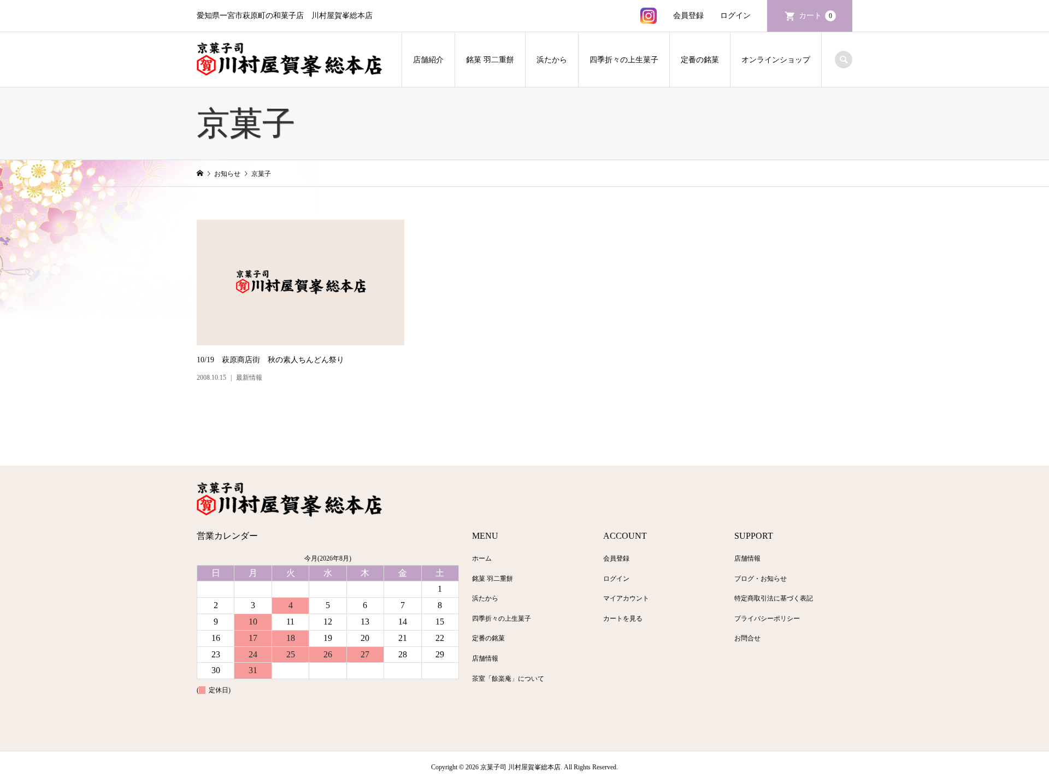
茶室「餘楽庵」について (508, 678)
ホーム (482, 558)
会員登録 (688, 15)
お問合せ (747, 638)
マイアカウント (626, 598)
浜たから (552, 60)
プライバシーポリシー (767, 618)
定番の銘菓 (700, 60)
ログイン (735, 15)
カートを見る (623, 618)
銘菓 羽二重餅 (490, 60)
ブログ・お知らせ (760, 578)
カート (815, 15)
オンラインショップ (775, 60)
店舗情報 (485, 658)
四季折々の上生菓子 (624, 60)
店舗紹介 (428, 60)
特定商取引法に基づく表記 (773, 598)
